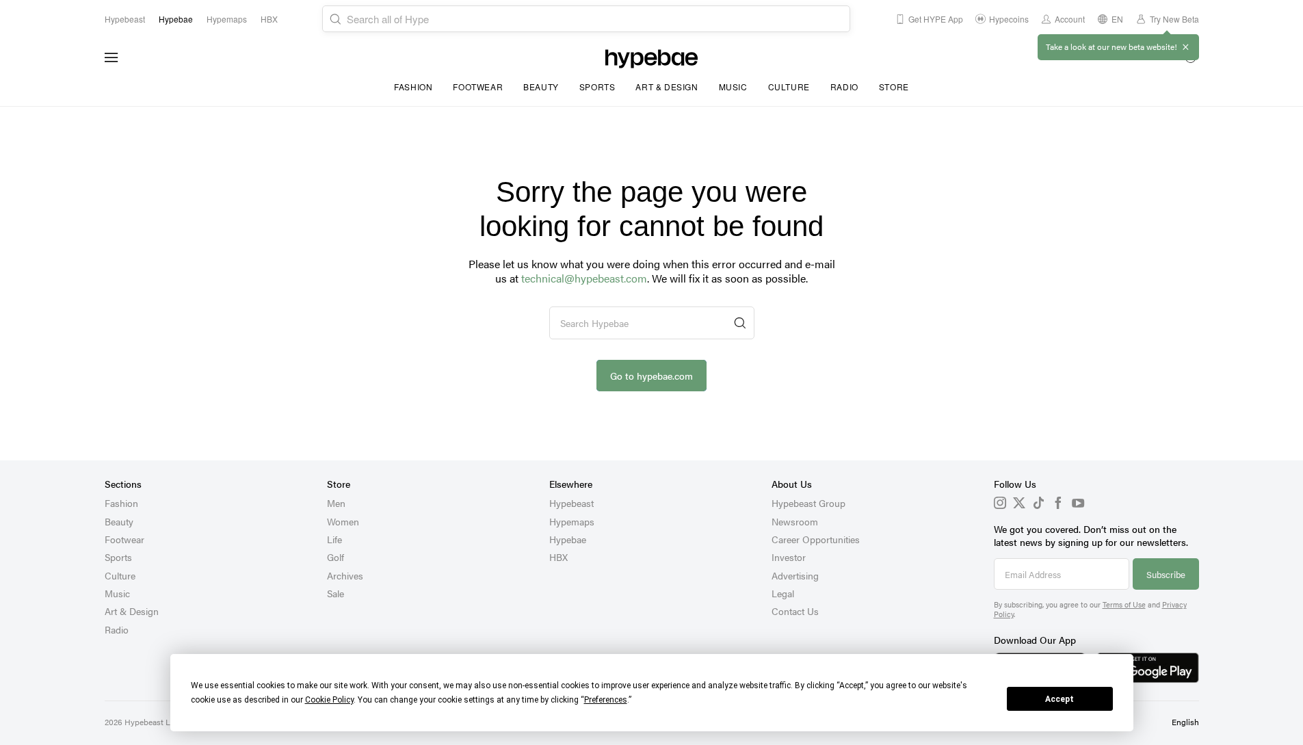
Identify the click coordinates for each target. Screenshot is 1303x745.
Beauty (541, 86)
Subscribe (1165, 574)
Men (336, 503)
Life (334, 539)
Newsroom (795, 521)
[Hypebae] (651, 57)
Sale (335, 593)
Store (894, 86)
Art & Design (666, 86)
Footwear (478, 86)
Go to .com (651, 375)
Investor (789, 557)
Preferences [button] (605, 700)
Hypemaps (571, 521)
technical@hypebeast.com (584, 278)
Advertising (795, 575)
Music (733, 86)
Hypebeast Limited (158, 722)
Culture (789, 86)
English (1185, 722)
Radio (844, 86)
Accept (1059, 699)
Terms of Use (1124, 604)
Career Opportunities (816, 539)
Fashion (413, 86)
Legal (783, 593)
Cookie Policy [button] (329, 700)
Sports (597, 86)
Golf (335, 557)
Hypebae (567, 539)
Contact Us (795, 611)
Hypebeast (571, 503)
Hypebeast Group (808, 503)
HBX (558, 557)
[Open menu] (111, 57)
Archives (345, 575)
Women (343, 521)
